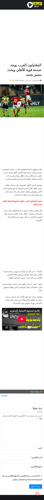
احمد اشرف (36, 80)
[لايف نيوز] (34, 5)
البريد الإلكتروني (36, 457)
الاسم (39, 448)
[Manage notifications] (37, 494)
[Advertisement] (22, 34)
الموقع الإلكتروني (36, 467)
